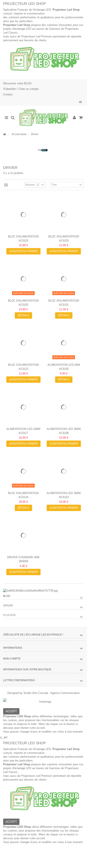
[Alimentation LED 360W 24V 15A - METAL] (63, 471)
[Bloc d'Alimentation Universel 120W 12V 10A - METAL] (23, 343)
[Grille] (6, 185)
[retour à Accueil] (4, 134)
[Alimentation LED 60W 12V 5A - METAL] (63, 343)
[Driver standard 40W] (23, 535)
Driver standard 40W (23, 557)
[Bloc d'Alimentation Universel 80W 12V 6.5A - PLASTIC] (23, 214)
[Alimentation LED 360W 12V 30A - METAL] (63, 407)
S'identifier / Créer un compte (21, 88)
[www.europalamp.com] (43, 118)
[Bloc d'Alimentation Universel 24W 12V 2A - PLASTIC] (63, 278)
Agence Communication (65, 693)
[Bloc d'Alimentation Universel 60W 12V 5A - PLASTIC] (63, 214)
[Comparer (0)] (80, 102)
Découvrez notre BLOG (17, 83)
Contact (8, 94)
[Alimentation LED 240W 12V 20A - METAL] (23, 407)
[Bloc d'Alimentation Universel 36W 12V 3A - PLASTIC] (23, 278)
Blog (6, 596)
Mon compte (11, 658)
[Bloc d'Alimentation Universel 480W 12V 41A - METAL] (23, 471)
